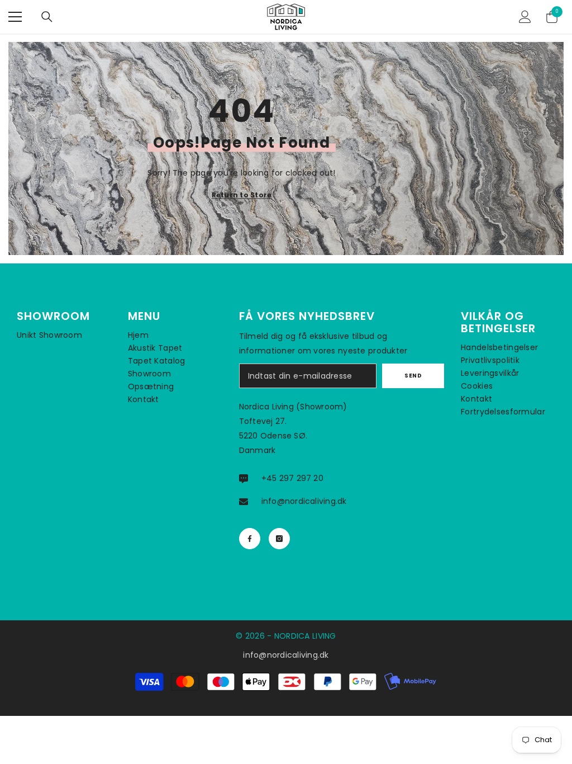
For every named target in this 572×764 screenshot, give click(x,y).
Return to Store (242, 195)
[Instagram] (279, 538)
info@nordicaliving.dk (304, 501)
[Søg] (47, 16)
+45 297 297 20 (292, 478)
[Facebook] (249, 538)
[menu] (15, 16)
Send (413, 375)
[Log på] (525, 17)
